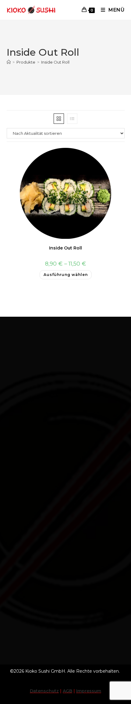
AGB (67, 691)
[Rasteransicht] (59, 118)
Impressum (88, 691)
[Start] (9, 62)
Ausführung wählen (66, 274)
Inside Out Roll (55, 62)
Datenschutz (44, 691)
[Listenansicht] (72, 118)
